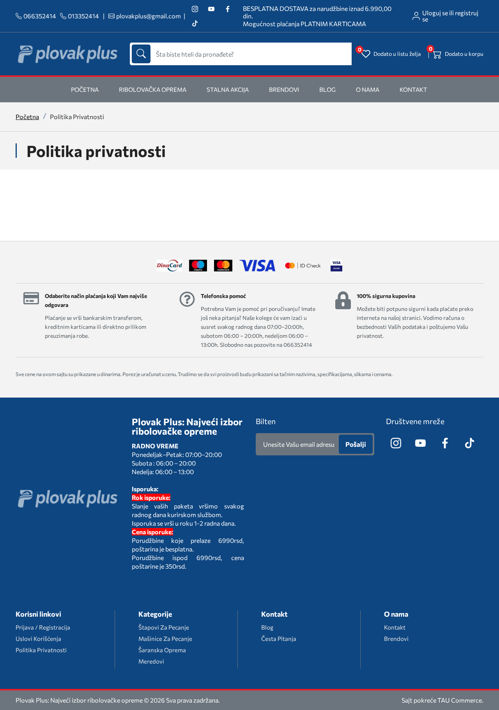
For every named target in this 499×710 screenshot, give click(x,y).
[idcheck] (302, 265)
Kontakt (413, 89)
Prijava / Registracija (43, 627)
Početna (27, 116)
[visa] (336, 265)
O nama (367, 89)
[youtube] (211, 9)
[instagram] (195, 9)
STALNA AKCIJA (228, 89)
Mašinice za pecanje (165, 638)
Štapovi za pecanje (163, 627)
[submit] (141, 54)
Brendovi (284, 89)
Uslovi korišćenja (38, 638)
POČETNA (85, 89)
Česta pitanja (278, 638)
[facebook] (227, 9)
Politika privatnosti (41, 649)
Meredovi (151, 661)
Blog (327, 89)
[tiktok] (195, 23)
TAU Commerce (459, 700)
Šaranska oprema (162, 649)
